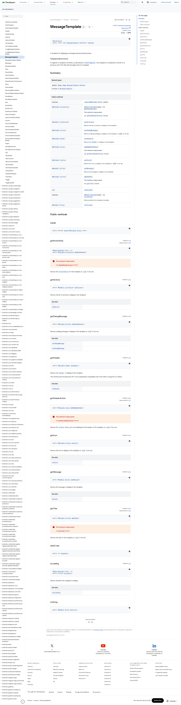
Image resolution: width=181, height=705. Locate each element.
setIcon (55, 462)
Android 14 (107, 675)
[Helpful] (126, 19)
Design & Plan (38, 2)
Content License (98, 630)
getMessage (88, 168)
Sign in (176, 2)
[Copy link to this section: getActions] (62, 280)
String (62, 205)
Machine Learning (58, 669)
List (61, 122)
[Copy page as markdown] (89, 27)
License (36, 700)
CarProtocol (57, 41)
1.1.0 (129, 240)
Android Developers (55, 20)
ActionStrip (64, 107)
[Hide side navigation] (23, 701)
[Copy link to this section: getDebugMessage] (69, 316)
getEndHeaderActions (94, 116)
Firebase (68, 692)
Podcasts (30, 684)
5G (54, 681)
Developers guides (135, 671)
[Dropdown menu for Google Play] (73, 2)
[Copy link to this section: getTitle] (59, 509)
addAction (55, 307)
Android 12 (107, 681)
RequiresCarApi (90, 107)
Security (30, 672)
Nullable (94, 102)
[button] (12, 185)
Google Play (67, 2)
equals (86, 102)
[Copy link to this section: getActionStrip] (65, 241)
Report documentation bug (163, 669)
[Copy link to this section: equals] (58, 223)
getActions (88, 122)
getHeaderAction (90, 147)
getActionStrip (89, 109)
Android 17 (107, 666)
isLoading (87, 197)
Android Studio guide (136, 668)
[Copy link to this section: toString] (59, 602)
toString (87, 205)
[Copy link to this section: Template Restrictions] (70, 59)
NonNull (56, 122)
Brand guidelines (45, 700)
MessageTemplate (72, 43)
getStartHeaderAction (95, 154)
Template (91, 43)
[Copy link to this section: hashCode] (61, 546)
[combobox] (129, 2)
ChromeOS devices (84, 672)
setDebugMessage (58, 343)
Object (100, 102)
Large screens (83, 666)
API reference (8, 9)
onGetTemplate (89, 63)
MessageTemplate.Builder (76, 85)
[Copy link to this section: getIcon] (59, 435)
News (29, 678)
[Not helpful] (129, 19)
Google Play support (161, 672)
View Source (125, 28)
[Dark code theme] (129, 39)
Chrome (60, 692)
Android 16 (107, 669)
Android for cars (84, 675)
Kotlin (123, 33)
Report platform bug (161, 666)
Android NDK (134, 680)
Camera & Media (58, 675)
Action (65, 122)
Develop (53, 2)
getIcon (87, 160)
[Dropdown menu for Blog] (85, 2)
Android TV (82, 678)
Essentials (23, 2)
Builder (55, 499)
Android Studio (166, 2)
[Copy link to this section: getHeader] (62, 358)
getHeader (88, 139)
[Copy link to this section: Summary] (62, 73)
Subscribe (158, 700)
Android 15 (107, 672)
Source (30, 675)
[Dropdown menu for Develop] (58, 2)
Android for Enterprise (34, 669)
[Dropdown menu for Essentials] (29, 2)
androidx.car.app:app (124, 25)
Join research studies (161, 675)
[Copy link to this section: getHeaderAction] (67, 398)
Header (62, 139)
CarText (63, 130)
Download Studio (135, 677)
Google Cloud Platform (82, 692)
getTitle (87, 177)
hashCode (87, 190)
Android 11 (107, 684)
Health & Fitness (58, 672)
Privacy (55, 678)
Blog (81, 2)
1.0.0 (129, 30)
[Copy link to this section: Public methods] (69, 214)
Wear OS (81, 669)
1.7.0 (129, 243)
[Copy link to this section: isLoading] (61, 564)
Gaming (55, 666)
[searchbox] (12, 16)
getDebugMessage (90, 130)
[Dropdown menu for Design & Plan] (45, 2)
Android (30, 666)
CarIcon (63, 160)
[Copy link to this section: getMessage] (63, 472)
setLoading (56, 593)
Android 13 (107, 678)
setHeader (55, 389)
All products (96, 692)
